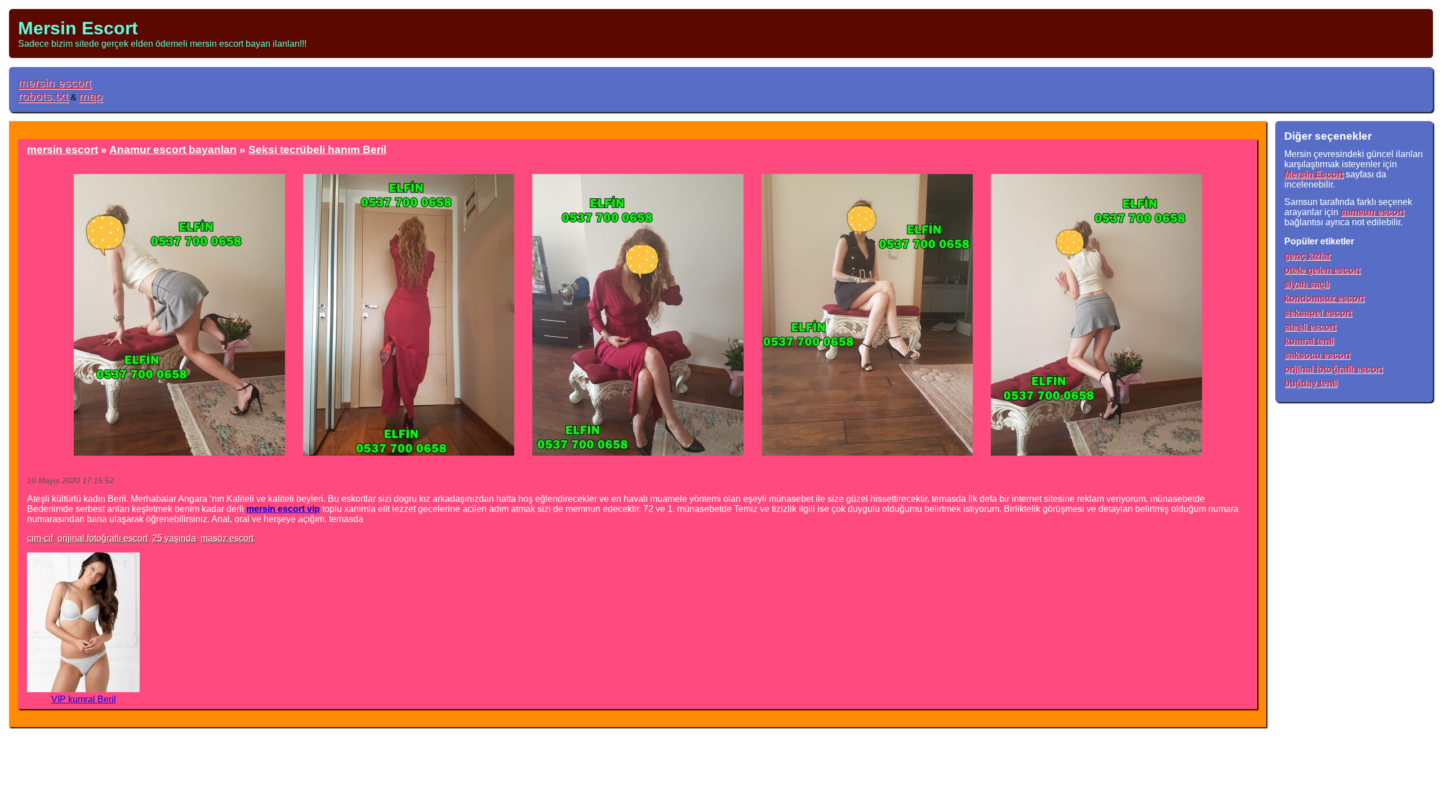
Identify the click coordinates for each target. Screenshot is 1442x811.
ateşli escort (1310, 327)
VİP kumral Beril (83, 699)
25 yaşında (174, 538)
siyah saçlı (1306, 284)
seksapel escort (1318, 313)
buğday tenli (1310, 383)
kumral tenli (1309, 341)
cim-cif (40, 538)
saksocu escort (1317, 355)
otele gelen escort (1322, 270)
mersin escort (54, 82)
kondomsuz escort (1324, 298)
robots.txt (43, 96)
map (91, 96)
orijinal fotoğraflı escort (102, 538)
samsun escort (1372, 212)
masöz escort (227, 538)
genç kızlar (1307, 256)
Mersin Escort (78, 28)
